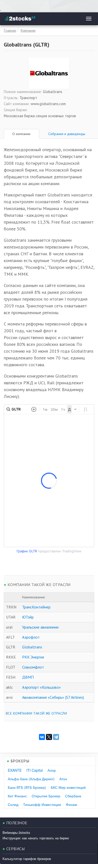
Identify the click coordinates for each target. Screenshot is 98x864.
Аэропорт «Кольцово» (41, 687)
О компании (21, 134)
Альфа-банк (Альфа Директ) (31, 778)
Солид (13, 804)
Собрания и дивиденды (66, 134)
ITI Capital (34, 770)
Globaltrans (32, 646)
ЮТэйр (28, 617)
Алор (51, 770)
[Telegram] (56, 737)
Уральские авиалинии (40, 627)
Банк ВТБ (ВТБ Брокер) (27, 787)
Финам (71, 804)
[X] (49, 737)
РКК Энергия (33, 657)
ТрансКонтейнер (36, 606)
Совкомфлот (33, 667)
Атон (63, 778)
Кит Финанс (17, 795)
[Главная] (19, 18)
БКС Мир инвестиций (68, 787)
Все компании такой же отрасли (36, 713)
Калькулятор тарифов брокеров (27, 858)
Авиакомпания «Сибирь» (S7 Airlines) (53, 697)
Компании (28, 30)
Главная (10, 30)
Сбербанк (73, 795)
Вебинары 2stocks (16, 832)
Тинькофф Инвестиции (42, 804)
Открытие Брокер (46, 795)
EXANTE (15, 770)
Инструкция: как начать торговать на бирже (36, 838)
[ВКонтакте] (42, 737)
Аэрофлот (31, 637)
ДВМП (28, 677)
